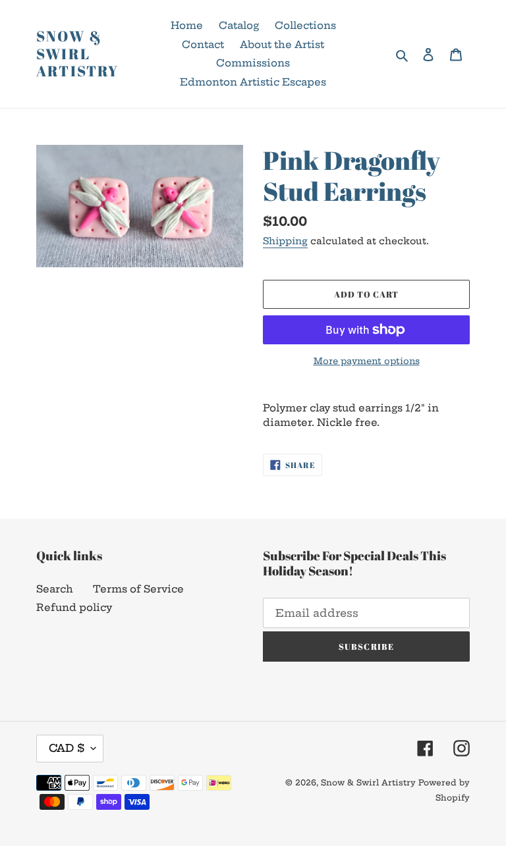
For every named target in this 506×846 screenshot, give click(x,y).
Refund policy (74, 607)
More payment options (367, 361)
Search (54, 589)
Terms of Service (138, 589)
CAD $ (66, 747)
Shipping (285, 241)
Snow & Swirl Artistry (77, 54)
